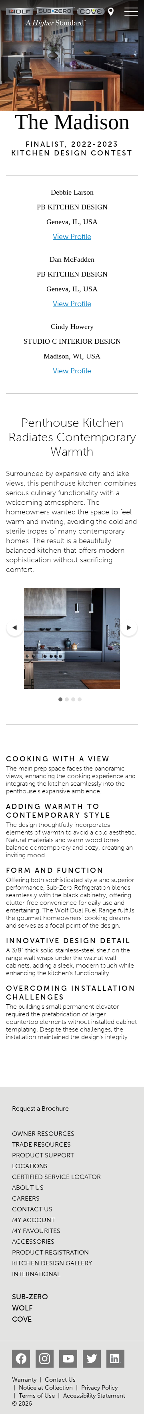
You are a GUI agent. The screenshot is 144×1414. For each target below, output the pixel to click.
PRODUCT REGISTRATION (50, 1252)
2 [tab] (67, 699)
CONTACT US (32, 1209)
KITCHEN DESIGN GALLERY (52, 1263)
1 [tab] (60, 699)
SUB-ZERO (30, 1297)
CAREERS (26, 1198)
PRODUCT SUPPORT (43, 1155)
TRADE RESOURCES (41, 1144)
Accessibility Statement (94, 1395)
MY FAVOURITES (36, 1231)
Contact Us (60, 1379)
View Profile (72, 236)
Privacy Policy (99, 1387)
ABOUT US (28, 1187)
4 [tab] (80, 699)
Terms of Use (37, 1395)
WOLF (22, 1308)
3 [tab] (73, 699)
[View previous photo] (15, 628)
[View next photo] (129, 628)
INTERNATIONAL (36, 1274)
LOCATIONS (30, 1166)
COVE (22, 1319)
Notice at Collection (46, 1387)
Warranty (24, 1379)
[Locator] (111, 12)
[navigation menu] (131, 12)
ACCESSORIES (33, 1241)
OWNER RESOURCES (43, 1133)
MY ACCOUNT (33, 1220)
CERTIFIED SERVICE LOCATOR (56, 1177)
